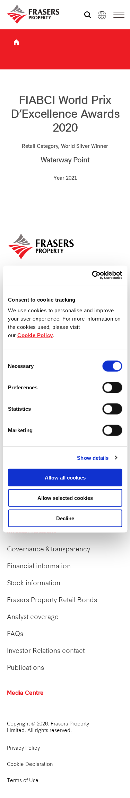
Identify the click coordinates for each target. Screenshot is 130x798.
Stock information (33, 583)
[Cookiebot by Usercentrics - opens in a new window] (92, 275)
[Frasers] (28, 14)
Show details (93, 457)
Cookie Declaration (30, 764)
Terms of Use (22, 780)
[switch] (112, 387)
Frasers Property (16, 42)
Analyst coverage (33, 617)
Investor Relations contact (46, 651)
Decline (65, 518)
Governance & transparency (48, 550)
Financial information (39, 566)
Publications (25, 668)
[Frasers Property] (41, 246)
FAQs (15, 634)
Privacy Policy (23, 748)
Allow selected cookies (65, 498)
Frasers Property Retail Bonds (52, 600)
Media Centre (25, 693)
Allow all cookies (65, 478)
